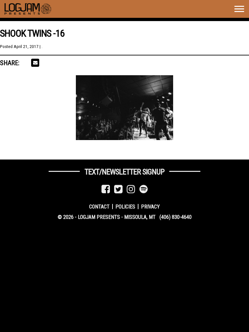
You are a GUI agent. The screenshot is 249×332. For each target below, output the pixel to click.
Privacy (150, 206)
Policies (125, 206)
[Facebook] (106, 189)
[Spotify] (143, 189)
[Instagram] (131, 189)
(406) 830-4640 (176, 217)
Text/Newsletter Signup (124, 171)
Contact (99, 206)
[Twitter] (118, 189)
